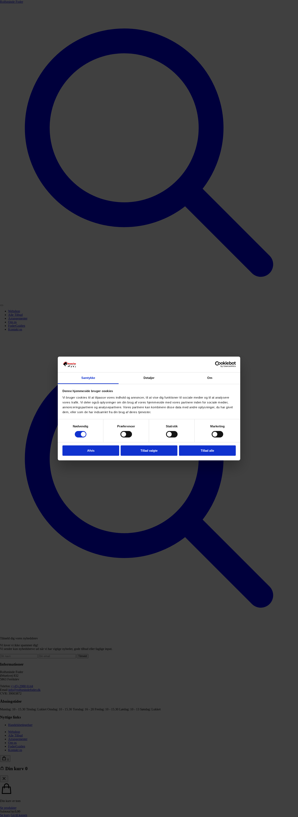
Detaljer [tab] (149, 378)
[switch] (126, 434)
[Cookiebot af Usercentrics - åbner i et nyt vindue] (218, 364)
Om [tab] (209, 378)
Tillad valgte (149, 450)
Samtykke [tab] (88, 378)
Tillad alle (207, 450)
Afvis (90, 450)
